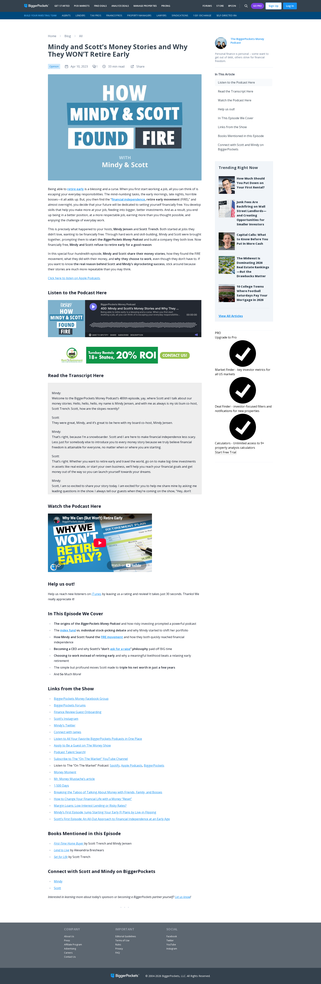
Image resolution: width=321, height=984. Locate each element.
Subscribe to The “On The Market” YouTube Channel (91, 759)
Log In (290, 6)
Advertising (70, 948)
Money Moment (65, 772)
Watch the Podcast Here (234, 100)
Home (52, 36)
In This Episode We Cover (235, 118)
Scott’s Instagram (66, 719)
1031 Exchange (202, 15)
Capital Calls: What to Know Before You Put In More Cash (252, 239)
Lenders (80, 15)
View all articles (231, 316)
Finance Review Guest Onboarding (77, 712)
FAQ (117, 952)
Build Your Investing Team (40, 15)
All (80, 36)
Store (220, 5)
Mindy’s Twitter (64, 725)
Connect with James (67, 732)
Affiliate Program (73, 944)
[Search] (246, 6)
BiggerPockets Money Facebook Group (81, 699)
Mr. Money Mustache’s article (74, 779)
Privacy (119, 948)
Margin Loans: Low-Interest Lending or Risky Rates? (90, 806)
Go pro (257, 5)
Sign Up (273, 6)
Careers (68, 952)
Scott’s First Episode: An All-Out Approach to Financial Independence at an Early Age (112, 819)
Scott (57, 888)
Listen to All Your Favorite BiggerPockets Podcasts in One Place (98, 739)
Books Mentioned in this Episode (241, 136)
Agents (66, 15)
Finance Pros (114, 15)
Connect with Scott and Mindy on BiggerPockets (241, 147)
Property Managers (139, 15)
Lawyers (161, 15)
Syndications (180, 15)
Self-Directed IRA (226, 15)
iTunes (96, 594)
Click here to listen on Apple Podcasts (74, 278)
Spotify (115, 765)
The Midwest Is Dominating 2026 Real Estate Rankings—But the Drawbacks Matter (253, 267)
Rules (118, 944)
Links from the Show (232, 127)
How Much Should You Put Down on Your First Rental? (251, 182)
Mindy (58, 881)
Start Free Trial (225, 452)
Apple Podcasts (131, 765)
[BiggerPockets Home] (38, 6)
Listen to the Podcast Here (236, 82)
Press (67, 940)
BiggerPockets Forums (70, 705)
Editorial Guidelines (125, 936)
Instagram (171, 948)
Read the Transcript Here (235, 91)
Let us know (182, 897)
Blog (67, 36)
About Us (69, 936)
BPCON (232, 5)
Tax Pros (95, 15)
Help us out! (226, 109)
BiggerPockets (154, 765)
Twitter (170, 940)
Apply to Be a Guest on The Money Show (82, 745)
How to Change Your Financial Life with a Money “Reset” (93, 799)
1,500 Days (61, 785)
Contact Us (70, 956)
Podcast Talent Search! (69, 752)
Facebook (171, 936)
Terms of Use (122, 940)
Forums (207, 5)
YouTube (171, 944)
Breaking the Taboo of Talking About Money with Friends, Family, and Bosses (108, 792)
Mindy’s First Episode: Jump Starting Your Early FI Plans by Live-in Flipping (105, 812)
